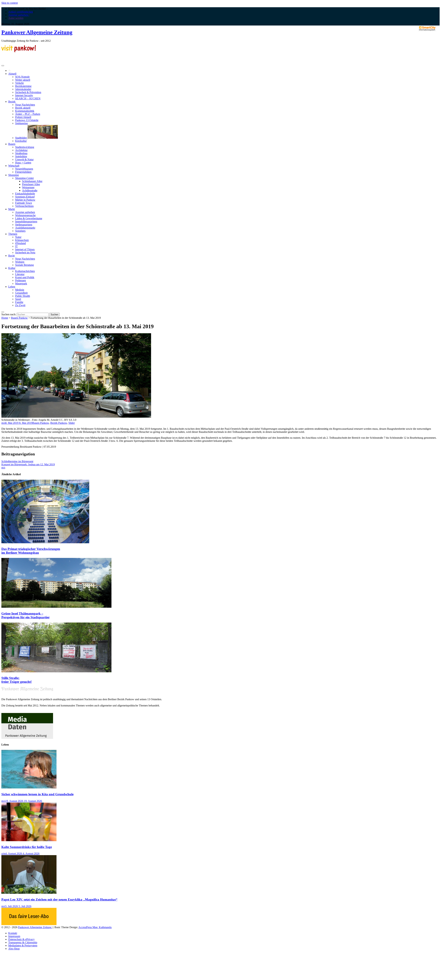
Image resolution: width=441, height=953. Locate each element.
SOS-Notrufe (22, 76)
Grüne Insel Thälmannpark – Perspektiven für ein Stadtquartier (25, 615)
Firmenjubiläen (23, 171)
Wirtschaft (13, 165)
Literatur (19, 274)
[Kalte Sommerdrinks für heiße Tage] (29, 840)
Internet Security (24, 95)
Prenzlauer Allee (31, 184)
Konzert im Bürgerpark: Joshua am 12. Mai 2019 (28, 464)
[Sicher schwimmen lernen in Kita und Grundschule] (29, 787)
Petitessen (20, 280)
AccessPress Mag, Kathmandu (95, 927)
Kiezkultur (21, 140)
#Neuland (20, 243)
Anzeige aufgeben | (18, 14)
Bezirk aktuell (22, 107)
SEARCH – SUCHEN (27, 98)
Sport (18, 299)
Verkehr (19, 82)
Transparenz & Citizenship (22, 942)
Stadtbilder (21, 137)
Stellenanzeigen (23, 224)
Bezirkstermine (23, 86)
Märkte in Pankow (25, 199)
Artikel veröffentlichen (20, 11)
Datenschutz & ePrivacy (21, 939)
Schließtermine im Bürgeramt (17, 461)
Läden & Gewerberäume (28, 218)
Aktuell (12, 73)
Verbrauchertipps (24, 206)
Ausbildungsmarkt (25, 227)
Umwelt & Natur (24, 159)
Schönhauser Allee (32, 181)
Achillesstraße (29, 190)
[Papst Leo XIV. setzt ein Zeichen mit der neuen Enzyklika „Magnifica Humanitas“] (29, 892)
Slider (71, 422)
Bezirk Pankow (58, 422)
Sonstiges (20, 230)
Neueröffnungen (24, 168)
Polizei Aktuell (23, 117)
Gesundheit (21, 292)
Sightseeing (21, 123)
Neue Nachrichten (25, 104)
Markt (11, 209)
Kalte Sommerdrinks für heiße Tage (26, 847)
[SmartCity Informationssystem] (427, 29)
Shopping (13, 175)
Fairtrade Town (23, 202)
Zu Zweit (20, 305)
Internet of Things (25, 249)
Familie (19, 302)
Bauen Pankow (19, 317)
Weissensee (28, 187)
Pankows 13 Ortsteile (26, 120)
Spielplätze (21, 156)
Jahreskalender (23, 89)
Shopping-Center (24, 178)
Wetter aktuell (22, 79)
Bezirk (12, 101)
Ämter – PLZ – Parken (27, 114)
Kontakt (12, 933)
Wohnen (19, 261)
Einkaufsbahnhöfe (25, 193)
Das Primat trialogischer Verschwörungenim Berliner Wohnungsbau (30, 550)
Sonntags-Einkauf (25, 196)
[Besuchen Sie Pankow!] (18, 51)
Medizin (19, 289)
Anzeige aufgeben (25, 212)
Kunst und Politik (24, 277)
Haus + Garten (23, 162)
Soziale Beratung (24, 264)
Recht (11, 255)
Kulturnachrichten (25, 271)
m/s (3, 422)
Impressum (14, 936)
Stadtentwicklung (24, 147)
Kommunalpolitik (24, 110)
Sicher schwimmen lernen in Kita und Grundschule (37, 794)
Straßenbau (21, 153)
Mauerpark (21, 283)
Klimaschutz (22, 240)
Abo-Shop (14, 948)
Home (4, 317)
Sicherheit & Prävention (28, 92)
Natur (18, 237)
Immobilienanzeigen (26, 221)
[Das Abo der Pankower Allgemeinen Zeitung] (29, 924)
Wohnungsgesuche (25, 215)
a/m (3, 853)
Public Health (22, 295)
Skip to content (9, 2)
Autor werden (15, 18)
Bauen (11, 143)
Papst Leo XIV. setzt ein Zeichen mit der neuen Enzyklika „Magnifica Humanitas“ (59, 899)
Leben (11, 286)
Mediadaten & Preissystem (22, 945)
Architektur (21, 150)
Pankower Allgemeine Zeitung (36, 32)
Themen (12, 233)
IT (16, 246)
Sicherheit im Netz (25, 252)
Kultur (11, 268)
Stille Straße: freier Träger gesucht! (16, 680)
